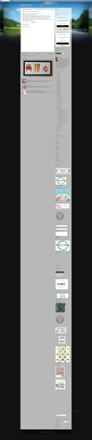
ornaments (57, 152)
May (58, 105)
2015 (58, 87)
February (59, 126)
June (58, 104)
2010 (58, 94)
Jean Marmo (57, 266)
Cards (57, 141)
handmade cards (58, 147)
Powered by (60, 29)
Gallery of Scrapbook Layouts (57, 424)
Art (56, 422)
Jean (61, 57)
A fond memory (60, 109)
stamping (57, 156)
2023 (58, 76)
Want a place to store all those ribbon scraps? (62, 117)
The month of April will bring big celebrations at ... (62, 111)
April (58, 107)
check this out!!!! (60, 124)
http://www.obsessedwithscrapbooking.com (34, 13)
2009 (58, 129)
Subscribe (62, 26)
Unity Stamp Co (58, 160)
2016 (58, 86)
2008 (58, 130)
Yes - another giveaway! (61, 120)
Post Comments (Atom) (31, 55)
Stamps (57, 157)
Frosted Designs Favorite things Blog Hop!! (34, 90)
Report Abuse (58, 164)
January (59, 127)
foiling (57, 146)
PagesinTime (26, 5)
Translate (63, 416)
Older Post (50, 53)
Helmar (57, 148)
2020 (58, 80)
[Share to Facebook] (34, 22)
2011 (58, 93)
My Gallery (57, 14)
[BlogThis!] (32, 22)
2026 (58, 72)
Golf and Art (24, 58)
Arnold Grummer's (59, 134)
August (59, 101)
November (59, 97)
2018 (58, 83)
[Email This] (31, 22)
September (60, 100)
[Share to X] (33, 22)
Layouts (57, 150)
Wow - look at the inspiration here (63, 113)
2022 (58, 77)
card (56, 138)
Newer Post (25, 53)
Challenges (57, 142)
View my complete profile (60, 68)
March (59, 108)
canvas (57, 137)
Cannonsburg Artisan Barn (60, 136)
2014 (58, 89)
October (59, 98)
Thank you (28, 79)
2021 (58, 79)
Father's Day (58, 143)
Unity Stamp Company (59, 161)
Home (38, 53)
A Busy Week (29, 85)
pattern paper (58, 155)
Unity (56, 159)
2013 (58, 90)
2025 (58, 73)
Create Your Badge (58, 268)
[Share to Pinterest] (35, 22)
